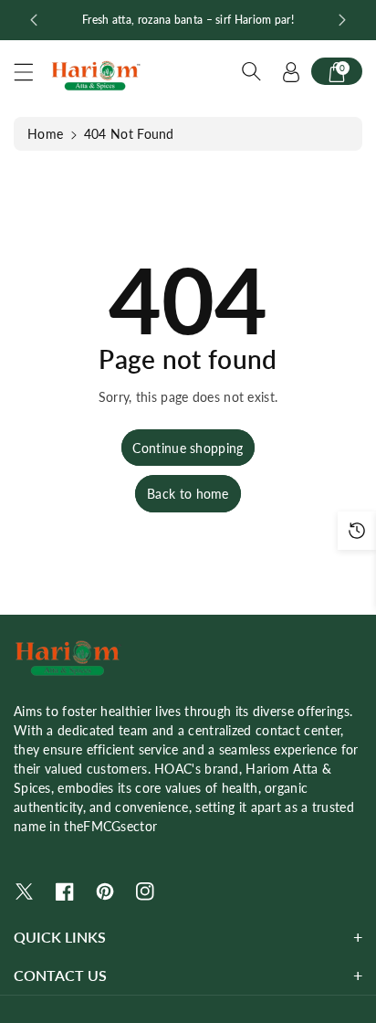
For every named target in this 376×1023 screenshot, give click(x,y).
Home (45, 134)
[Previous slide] (34, 20)
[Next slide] (342, 20)
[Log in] (291, 71)
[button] (32, 71)
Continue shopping (187, 448)
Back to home (188, 493)
